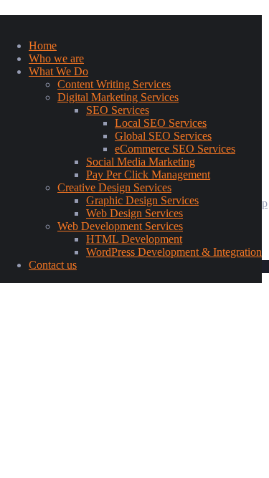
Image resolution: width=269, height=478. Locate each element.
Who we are (56, 58)
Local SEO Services (161, 123)
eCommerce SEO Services (175, 149)
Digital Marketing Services (118, 97)
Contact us (53, 265)
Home (43, 45)
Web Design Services (134, 213)
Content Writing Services (114, 84)
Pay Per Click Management (148, 174)
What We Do (58, 71)
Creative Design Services (114, 187)
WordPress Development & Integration (174, 252)
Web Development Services (120, 226)
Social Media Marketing (140, 162)
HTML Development (134, 239)
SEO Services (117, 110)
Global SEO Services (163, 136)
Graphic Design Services (142, 200)
